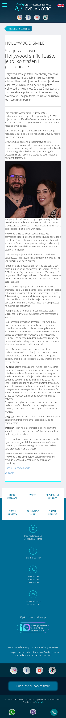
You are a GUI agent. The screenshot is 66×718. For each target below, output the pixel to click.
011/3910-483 (33, 576)
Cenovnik (9, 472)
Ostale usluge (52, 513)
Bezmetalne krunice (52, 496)
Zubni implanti (12, 496)
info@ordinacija (33, 603)
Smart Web (40, 702)
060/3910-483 (33, 579)
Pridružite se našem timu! (33, 686)
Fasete (32, 495)
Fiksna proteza (12, 513)
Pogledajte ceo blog (19, 28)
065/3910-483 (33, 582)
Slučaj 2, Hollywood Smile (17, 467)
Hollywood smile (32, 513)
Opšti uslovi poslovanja (33, 617)
